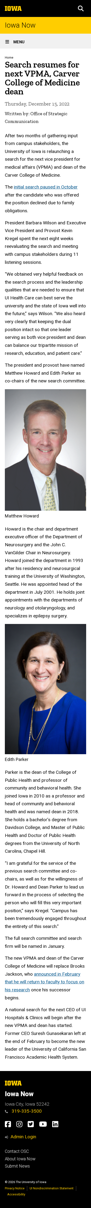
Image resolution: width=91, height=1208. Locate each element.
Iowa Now (20, 25)
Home (9, 57)
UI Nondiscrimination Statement (52, 1188)
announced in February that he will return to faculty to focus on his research (44, 982)
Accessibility (16, 1194)
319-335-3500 (26, 1111)
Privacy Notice (15, 1188)
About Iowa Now (20, 1158)
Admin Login (23, 1137)
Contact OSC (17, 1151)
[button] (81, 8)
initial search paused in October (46, 187)
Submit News (17, 1166)
